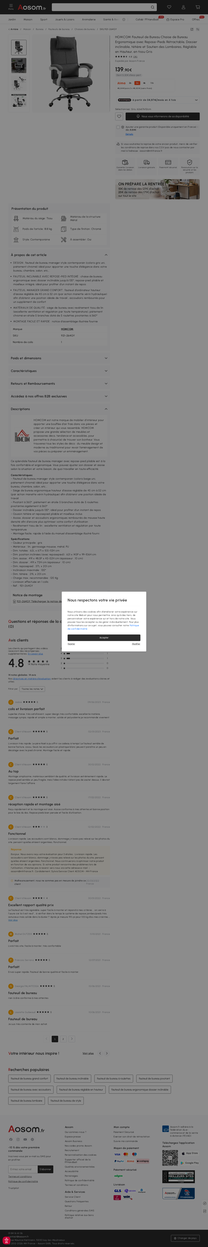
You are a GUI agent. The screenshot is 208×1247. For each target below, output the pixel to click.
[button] (6, 1240)
